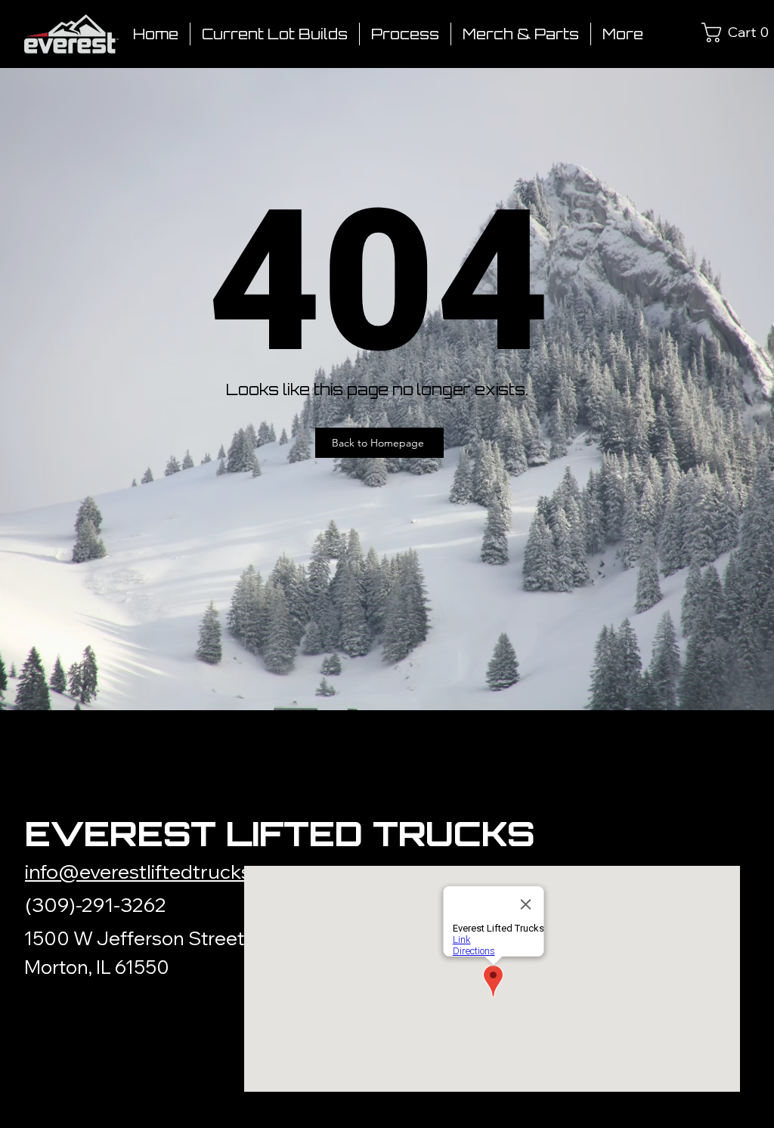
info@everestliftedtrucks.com (159, 871)
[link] (716, 32)
